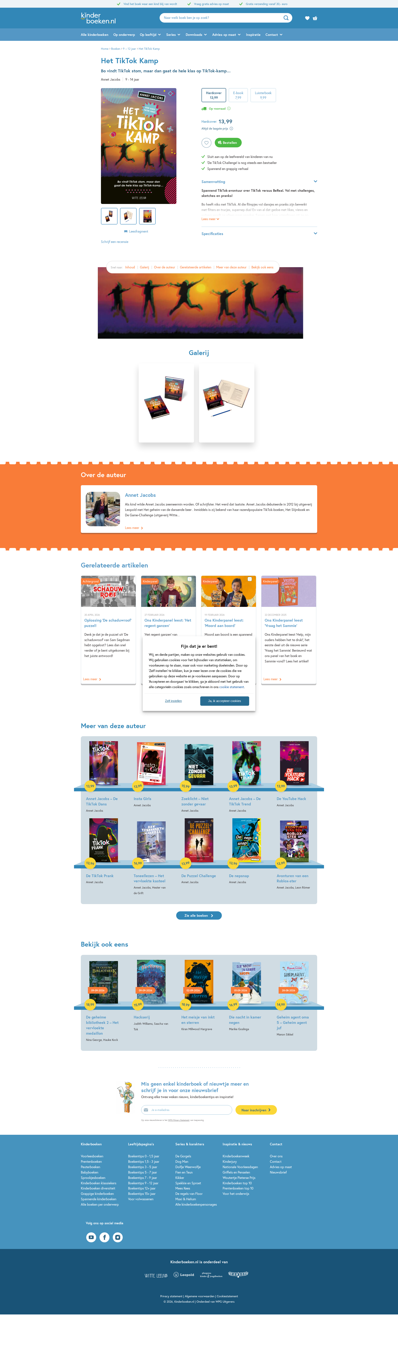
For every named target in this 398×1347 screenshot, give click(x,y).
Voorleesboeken (92, 1156)
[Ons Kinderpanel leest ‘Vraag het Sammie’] (288, 630)
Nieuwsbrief (278, 1172)
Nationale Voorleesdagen (240, 1167)
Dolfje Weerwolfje (188, 1167)
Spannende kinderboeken (98, 1199)
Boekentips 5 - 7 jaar (142, 1172)
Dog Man (181, 1161)
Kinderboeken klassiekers (98, 1183)
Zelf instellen (173, 701)
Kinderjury (230, 1161)
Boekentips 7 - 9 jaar (142, 1177)
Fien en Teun (184, 1172)
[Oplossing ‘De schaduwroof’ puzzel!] (108, 630)
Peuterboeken (90, 1167)
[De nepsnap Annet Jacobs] (246, 851)
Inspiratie (253, 34)
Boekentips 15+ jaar (141, 1193)
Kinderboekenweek (236, 1156)
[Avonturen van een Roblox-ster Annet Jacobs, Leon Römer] (294, 854)
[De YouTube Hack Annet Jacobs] (294, 774)
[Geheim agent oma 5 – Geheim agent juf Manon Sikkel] (294, 998)
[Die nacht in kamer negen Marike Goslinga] (246, 996)
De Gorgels (183, 1156)
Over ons (276, 1156)
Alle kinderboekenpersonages (196, 1204)
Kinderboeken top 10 (237, 1183)
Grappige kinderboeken (97, 1193)
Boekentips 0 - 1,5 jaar (143, 1156)
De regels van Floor (189, 1193)
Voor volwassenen (140, 1199)
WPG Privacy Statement (178, 1120)
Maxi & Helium (185, 1199)
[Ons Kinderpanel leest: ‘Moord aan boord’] (228, 630)
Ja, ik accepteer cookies (224, 701)
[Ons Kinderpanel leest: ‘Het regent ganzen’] (168, 630)
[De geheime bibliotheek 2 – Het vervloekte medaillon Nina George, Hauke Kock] (103, 1001)
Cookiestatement (227, 1296)
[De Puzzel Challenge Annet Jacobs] (199, 851)
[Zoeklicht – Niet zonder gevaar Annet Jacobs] (199, 777)
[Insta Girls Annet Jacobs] (151, 774)
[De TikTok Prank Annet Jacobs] (103, 851)
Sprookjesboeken (93, 1177)
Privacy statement (171, 1296)
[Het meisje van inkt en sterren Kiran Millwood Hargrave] (199, 996)
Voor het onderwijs (236, 1193)
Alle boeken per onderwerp (100, 1204)
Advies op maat (224, 34)
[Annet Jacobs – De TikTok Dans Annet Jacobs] (103, 777)
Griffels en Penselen (236, 1172)
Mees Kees (182, 1188)
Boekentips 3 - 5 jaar (142, 1167)
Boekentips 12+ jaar (141, 1188)
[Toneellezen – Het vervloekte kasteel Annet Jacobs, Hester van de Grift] (151, 857)
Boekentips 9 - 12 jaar (143, 1183)
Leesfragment (138, 231)
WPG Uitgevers (225, 1301)
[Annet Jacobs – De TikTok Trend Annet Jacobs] (246, 777)
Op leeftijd (148, 34)
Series (171, 34)
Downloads (194, 34)
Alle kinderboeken (94, 34)
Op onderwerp (124, 34)
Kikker (179, 1177)
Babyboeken (89, 1172)
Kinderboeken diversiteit (98, 1188)
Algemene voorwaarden (199, 1296)
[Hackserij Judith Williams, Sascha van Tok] (151, 996)
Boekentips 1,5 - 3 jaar (143, 1161)
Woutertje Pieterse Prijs (239, 1177)
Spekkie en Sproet (188, 1183)
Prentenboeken (91, 1161)
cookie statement (231, 687)
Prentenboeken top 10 (238, 1188)
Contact (272, 34)
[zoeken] (287, 18)
